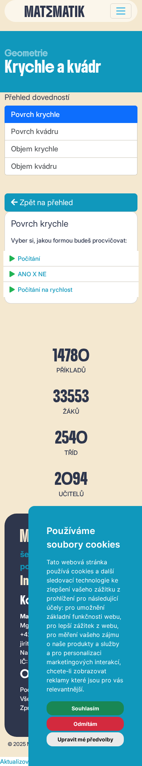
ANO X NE (32, 274)
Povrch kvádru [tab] (34, 131)
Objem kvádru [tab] (34, 166)
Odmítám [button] (85, 724)
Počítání (29, 258)
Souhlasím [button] (85, 708)
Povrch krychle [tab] (35, 114)
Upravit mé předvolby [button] (85, 739)
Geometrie (26, 53)
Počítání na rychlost (45, 289)
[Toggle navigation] (120, 11)
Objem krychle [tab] (34, 148)
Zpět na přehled (45, 202)
